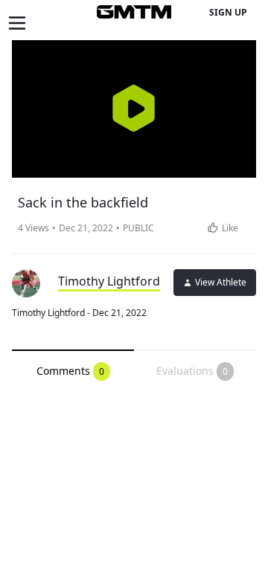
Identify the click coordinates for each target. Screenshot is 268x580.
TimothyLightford (109, 281)
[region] (134, 109)
